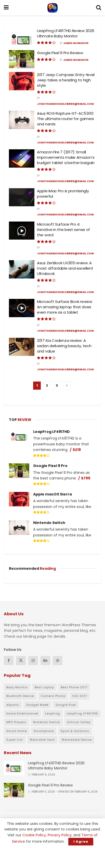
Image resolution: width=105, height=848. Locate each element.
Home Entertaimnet (22, 713)
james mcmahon (75, 43)
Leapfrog (52, 713)
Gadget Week (37, 705)
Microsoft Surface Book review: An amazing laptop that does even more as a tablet (65, 307)
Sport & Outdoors (75, 731)
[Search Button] (98, 7)
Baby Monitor (17, 687)
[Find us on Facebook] (9, 660)
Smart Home (16, 731)
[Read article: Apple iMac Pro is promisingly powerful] (21, 197)
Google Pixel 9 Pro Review (60, 52)
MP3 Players (16, 722)
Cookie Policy (34, 835)
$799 (85, 478)
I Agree (80, 841)
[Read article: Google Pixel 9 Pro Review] (21, 59)
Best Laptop (44, 687)
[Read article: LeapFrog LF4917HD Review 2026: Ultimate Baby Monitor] (21, 37)
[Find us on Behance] (45, 660)
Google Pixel (66, 705)
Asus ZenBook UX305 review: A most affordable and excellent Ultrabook (65, 268)
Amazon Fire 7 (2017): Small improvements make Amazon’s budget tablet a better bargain (66, 157)
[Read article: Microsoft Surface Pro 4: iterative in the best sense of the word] (21, 231)
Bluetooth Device (20, 696)
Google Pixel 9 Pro (50, 465)
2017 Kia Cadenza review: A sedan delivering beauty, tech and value (64, 346)
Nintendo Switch (49, 522)
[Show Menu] (6, 7)
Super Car (14, 740)
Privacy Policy (60, 835)
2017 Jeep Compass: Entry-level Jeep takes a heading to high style (66, 80)
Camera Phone (53, 696)
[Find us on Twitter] (21, 660)
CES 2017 (79, 696)
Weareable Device (77, 740)
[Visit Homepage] (52, 8)
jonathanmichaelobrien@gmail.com (65, 104)
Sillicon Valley (78, 722)
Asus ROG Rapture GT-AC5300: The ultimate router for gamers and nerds (65, 119)
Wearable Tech (42, 740)
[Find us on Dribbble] (57, 660)
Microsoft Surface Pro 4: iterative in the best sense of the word (63, 230)
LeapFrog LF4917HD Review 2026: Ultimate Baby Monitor (66, 33)
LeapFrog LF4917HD (51, 431)
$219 (77, 449)
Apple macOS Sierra (52, 494)
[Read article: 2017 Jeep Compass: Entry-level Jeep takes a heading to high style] (21, 81)
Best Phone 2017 (74, 687)
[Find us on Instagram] (33, 660)
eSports (12, 705)
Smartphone (44, 731)
